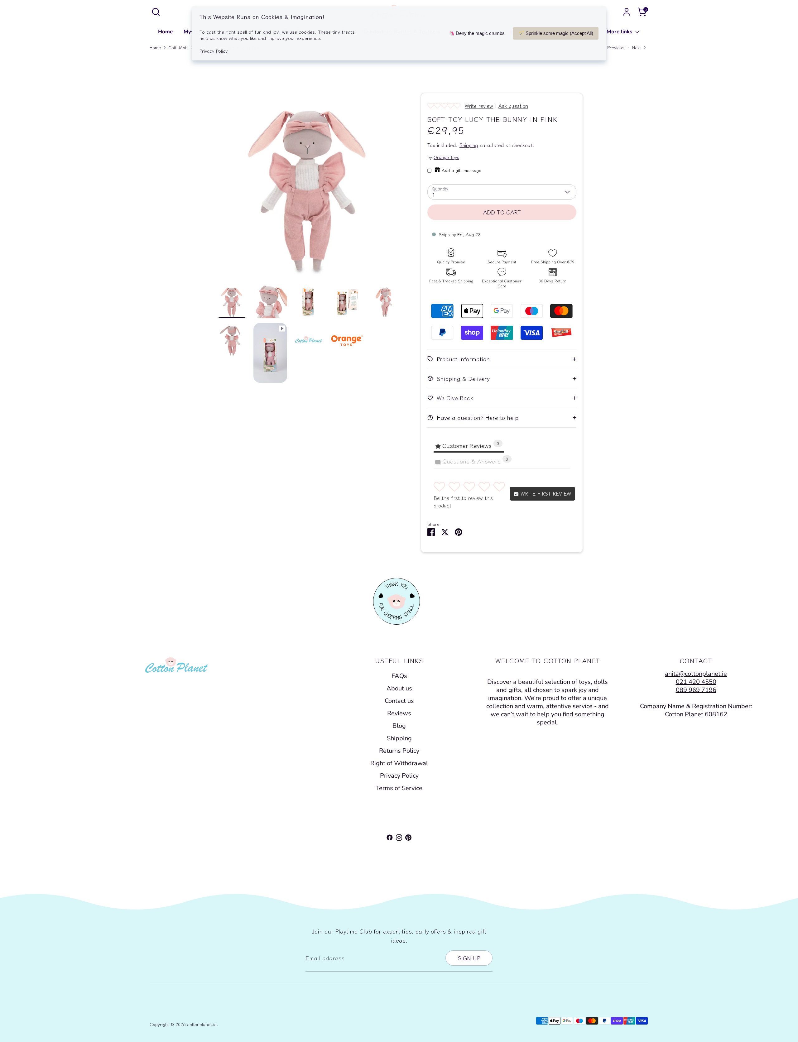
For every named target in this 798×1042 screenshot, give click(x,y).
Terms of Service (399, 788)
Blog (399, 726)
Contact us (399, 701)
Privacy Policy (399, 775)
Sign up (469, 958)
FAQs (399, 676)
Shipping (468, 145)
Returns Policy (399, 751)
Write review (479, 105)
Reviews (399, 713)
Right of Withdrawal (399, 763)
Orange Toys (446, 157)
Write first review (545, 493)
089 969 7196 (696, 690)
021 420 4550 (696, 682)
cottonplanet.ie (202, 1024)
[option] (308, 189)
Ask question (513, 105)
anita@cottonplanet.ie (696, 674)
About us (399, 688)
